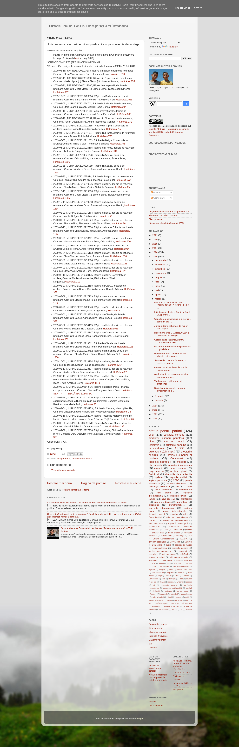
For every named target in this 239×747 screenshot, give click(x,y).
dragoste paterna (180, 548)
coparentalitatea (160, 548)
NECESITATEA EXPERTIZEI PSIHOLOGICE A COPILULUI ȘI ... (172, 305)
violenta (189, 609)
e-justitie (152, 569)
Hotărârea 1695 (124, 99)
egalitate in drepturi (160, 461)
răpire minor (187, 603)
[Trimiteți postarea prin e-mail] (63, 454)
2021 (155, 235)
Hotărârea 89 (89, 404)
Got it (198, 8)
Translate (173, 47)
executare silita (156, 523)
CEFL (177, 576)
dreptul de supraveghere (175, 520)
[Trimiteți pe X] (75, 454)
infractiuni (152, 594)
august (159, 277)
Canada (186, 576)
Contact (153, 647)
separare (170, 573)
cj (154, 585)
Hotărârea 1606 (61, 162)
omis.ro (152, 701)
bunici (168, 545)
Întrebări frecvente (158, 636)
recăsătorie (184, 554)
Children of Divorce (178, 677)
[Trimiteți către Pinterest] (81, 454)
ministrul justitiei (158, 597)
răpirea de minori (157, 557)
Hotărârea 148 (123, 411)
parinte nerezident (156, 600)
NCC (154, 563)
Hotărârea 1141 (118, 271)
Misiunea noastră (157, 632)
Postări (156, 192)
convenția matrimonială (172, 588)
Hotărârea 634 (122, 187)
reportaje (180, 536)
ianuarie (159, 400)
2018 (155, 244)
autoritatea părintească (162, 451)
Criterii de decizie (163, 502)
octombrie (160, 269)
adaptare (177, 563)
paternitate (153, 554)
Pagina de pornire (93, 483)
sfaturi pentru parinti (165, 431)
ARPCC (179, 448)
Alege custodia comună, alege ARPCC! (169, 211)
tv (181, 609)
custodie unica (178, 496)
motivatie (178, 597)
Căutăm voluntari (157, 640)
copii (151, 434)
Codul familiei (155, 517)
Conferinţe (186, 499)
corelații (189, 588)
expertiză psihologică (178, 523)
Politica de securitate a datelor (155, 668)
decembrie (160, 260)
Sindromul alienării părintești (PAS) (166, 223)
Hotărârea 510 (117, 74)
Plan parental (155, 219)
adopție (189, 582)
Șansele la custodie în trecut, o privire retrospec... (170, 361)
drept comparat (178, 468)
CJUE (165, 530)
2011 (155, 418)
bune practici (174, 533)
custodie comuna (176, 444)
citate (154, 566)
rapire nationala (169, 554)
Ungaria (180, 582)
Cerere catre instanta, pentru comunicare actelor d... (169, 341)
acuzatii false (158, 533)
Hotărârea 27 (120, 372)
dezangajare (164, 566)
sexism (181, 573)
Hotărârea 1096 (118, 256)
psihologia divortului (159, 486)
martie (158, 299)
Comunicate (153, 579)
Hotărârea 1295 (61, 198)
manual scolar (186, 594)
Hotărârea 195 (116, 426)
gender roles (182, 591)
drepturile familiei (178, 477)
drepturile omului (157, 514)
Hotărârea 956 (110, 328)
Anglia (178, 560)
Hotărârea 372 (123, 180)
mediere (181, 461)
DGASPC (183, 539)
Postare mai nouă (59, 483)
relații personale (163, 489)
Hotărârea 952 (60, 339)
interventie (163, 594)
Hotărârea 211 (72, 281)
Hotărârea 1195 (125, 346)
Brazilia (169, 576)
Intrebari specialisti (157, 542)
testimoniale (163, 609)
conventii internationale (161, 508)
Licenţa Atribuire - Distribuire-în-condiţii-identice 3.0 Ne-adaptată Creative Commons (169, 132)
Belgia (160, 576)
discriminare (185, 489)
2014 (155, 406)
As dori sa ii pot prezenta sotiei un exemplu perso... (171, 375)
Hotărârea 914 (121, 249)
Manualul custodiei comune (163, 215)
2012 (155, 414)
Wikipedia (178, 689)
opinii (187, 597)
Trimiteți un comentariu (63, 470)
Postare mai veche (128, 483)
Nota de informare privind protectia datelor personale (158, 677)
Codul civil (154, 474)
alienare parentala (174, 441)
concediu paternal (169, 585)
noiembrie (160, 264)
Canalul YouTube (181, 672)
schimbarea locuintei (178, 557)
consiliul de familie (183, 545)
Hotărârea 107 (115, 310)
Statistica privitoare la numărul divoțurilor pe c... (169, 389)
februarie (160, 396)
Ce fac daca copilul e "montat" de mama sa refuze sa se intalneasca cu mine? (87, 502)
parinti (169, 600)
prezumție (154, 505)
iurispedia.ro (166, 536)
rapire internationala (82, 458)
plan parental (155, 465)
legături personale (158, 480)
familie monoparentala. (160, 551)
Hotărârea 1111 (109, 151)
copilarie (158, 477)
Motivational (175, 542)
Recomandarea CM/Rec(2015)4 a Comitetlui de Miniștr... (171, 334)
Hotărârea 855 (127, 81)
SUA (169, 563)
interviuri (174, 594)
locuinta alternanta (176, 483)
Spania (162, 582)
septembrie (161, 273)
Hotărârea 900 (123, 241)
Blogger (140, 718)
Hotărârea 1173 (92, 383)
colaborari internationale (177, 517)
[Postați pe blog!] (72, 454)
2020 (155, 239)
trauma (174, 609)
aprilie (158, 294)
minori (169, 597)
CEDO (176, 480)
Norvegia (172, 579)
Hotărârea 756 (104, 136)
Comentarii (159, 198)
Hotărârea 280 (123, 114)
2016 (155, 252)
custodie (158, 468)
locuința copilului (178, 471)
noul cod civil (168, 499)
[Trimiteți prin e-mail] (69, 454)
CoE (190, 536)
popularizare (154, 526)
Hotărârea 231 (124, 121)
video (185, 514)
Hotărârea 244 (118, 107)
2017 (155, 248)
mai (157, 290)
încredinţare (167, 560)
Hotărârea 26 (127, 419)
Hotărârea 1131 (119, 263)
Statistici (188, 542)
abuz (189, 486)
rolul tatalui (164, 492)
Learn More (183, 8)
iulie (157, 282)
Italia (163, 579)
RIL (178, 486)
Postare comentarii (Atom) (75, 490)
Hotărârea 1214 (114, 365)
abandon (174, 514)
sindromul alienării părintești (166, 438)
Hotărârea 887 (60, 92)
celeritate (188, 563)
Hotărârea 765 (117, 143)
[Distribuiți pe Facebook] (78, 454)
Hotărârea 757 (113, 129)
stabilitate (155, 606)
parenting (182, 502)
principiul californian (184, 569)
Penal (161, 563)
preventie (179, 600)
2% (150, 643)
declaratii (156, 591)
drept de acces (156, 471)
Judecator (188, 560)
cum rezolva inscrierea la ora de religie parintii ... (170, 368)
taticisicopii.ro (156, 705)
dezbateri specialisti (181, 566)
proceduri (153, 520)
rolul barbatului (158, 573)
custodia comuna (174, 434)
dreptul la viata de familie (178, 474)
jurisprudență (63, 458)
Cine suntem (155, 628)
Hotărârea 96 (119, 223)
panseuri (183, 551)
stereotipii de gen (171, 606)
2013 (155, 410)
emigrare (168, 591)
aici (77, 58)
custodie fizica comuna (180, 465)
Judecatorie (177, 530)
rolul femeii (175, 603)
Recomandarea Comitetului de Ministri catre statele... (170, 354)
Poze (181, 579)
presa (171, 569)
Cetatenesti (177, 458)
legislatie (154, 444)
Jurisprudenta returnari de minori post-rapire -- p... (171, 327)
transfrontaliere (177, 505)
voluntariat (153, 560)
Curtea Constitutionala (163, 539)
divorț (152, 441)
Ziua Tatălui (157, 545)
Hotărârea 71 (106, 216)
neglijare (162, 569)
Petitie (189, 530)
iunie (157, 286)
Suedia (170, 582)
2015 (155, 256)
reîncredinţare (161, 603)
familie (152, 499)
